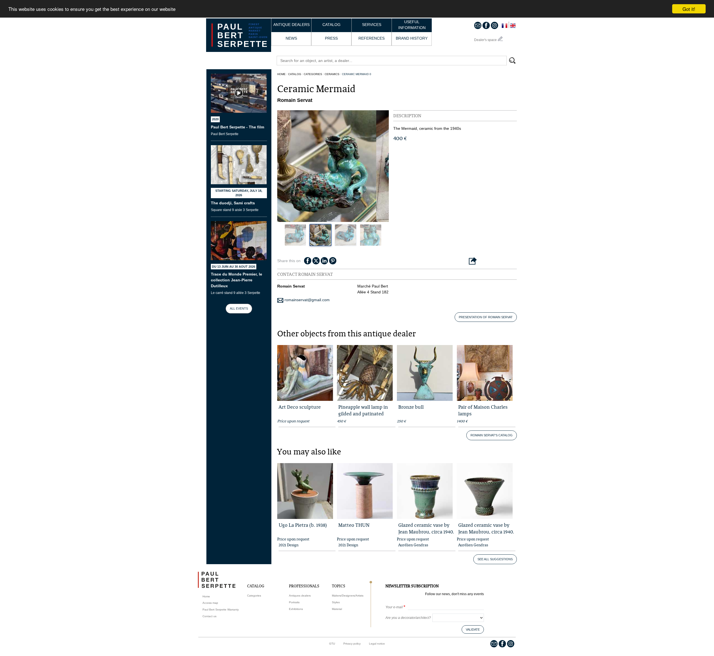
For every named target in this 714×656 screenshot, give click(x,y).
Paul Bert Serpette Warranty (220, 609)
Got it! (688, 8)
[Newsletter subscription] (477, 25)
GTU (332, 643)
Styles (336, 602)
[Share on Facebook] (307, 260)
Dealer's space (485, 40)
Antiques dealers (300, 595)
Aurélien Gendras (413, 545)
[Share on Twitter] (316, 260)
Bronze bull (411, 407)
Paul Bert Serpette (242, 35)
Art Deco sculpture (300, 407)
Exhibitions (296, 608)
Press (331, 38)
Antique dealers (291, 24)
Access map (210, 602)
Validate (473, 629)
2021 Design (288, 545)
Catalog (331, 24)
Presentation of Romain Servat (486, 317)
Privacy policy (352, 643)
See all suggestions (495, 559)
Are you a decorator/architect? (408, 618)
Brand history (412, 38)
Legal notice (377, 643)
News (291, 38)
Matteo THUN (354, 525)
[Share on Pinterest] (332, 260)
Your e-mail (394, 607)
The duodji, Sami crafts (233, 203)
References (371, 38)
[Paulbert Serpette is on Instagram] (494, 25)
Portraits (294, 602)
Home (281, 74)
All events (239, 308)
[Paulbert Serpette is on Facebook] (486, 25)
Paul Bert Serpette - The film (237, 127)
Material (337, 608)
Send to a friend (473, 261)
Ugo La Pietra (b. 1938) (303, 525)
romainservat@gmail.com (306, 300)
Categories (313, 74)
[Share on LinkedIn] (324, 260)
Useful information (412, 25)
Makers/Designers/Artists (347, 595)
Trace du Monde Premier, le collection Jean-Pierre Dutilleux (236, 280)
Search (515, 61)
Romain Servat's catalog (492, 435)
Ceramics (332, 74)
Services (371, 24)
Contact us (209, 616)
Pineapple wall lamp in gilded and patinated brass (363, 413)
